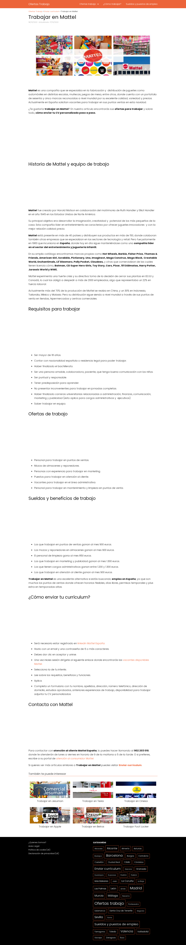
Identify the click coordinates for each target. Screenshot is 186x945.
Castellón (99, 862)
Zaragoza (111, 937)
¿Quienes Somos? (37, 842)
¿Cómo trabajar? (112, 4)
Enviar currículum (107, 869)
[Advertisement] (93, 137)
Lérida (123, 889)
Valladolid (142, 931)
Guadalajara (99, 875)
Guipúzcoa (112, 875)
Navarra (125, 896)
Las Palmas (100, 888)
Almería (125, 848)
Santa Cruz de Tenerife (120, 910)
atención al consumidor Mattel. (75, 758)
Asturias (138, 848)
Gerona (128, 869)
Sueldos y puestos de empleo (142, 4)
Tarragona (99, 931)
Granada (141, 869)
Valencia (127, 931)
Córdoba (138, 862)
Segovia (140, 911)
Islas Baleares (101, 881)
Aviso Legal (33, 846)
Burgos (130, 855)
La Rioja (141, 881)
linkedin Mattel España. (91, 643)
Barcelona (114, 855)
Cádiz (127, 862)
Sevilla (98, 917)
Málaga (113, 896)
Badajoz (98, 856)
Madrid (136, 888)
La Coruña (127, 881)
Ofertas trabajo (87, 4)
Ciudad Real (114, 862)
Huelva (123, 875)
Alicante (112, 848)
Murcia (98, 896)
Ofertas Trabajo (39, 4)
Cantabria (143, 856)
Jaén (115, 881)
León (113, 888)
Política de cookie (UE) (39, 849)
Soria (109, 917)
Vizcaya (98, 937)
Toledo (112, 931)
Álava (122, 938)
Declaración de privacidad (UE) (43, 853)
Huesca (134, 875)
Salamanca (99, 911)
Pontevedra (133, 904)
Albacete (98, 848)
